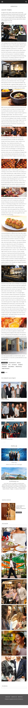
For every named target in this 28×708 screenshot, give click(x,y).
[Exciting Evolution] (14, 410)
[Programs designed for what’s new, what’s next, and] (14, 565)
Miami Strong (19, 366)
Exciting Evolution (7, 419)
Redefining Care (14, 481)
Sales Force (5, 399)
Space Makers (11, 366)
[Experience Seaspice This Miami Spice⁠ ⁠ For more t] (14, 540)
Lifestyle (10, 22)
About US (20, 696)
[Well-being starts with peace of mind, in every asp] (14, 643)
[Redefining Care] (14, 473)
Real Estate (4, 364)
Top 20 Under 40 (11, 362)
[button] (2, 1)
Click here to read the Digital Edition (21, 507)
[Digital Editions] (8, 519)
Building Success (7, 439)
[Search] (26, 1)
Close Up (14, 462)
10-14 (6, 372)
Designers (20, 364)
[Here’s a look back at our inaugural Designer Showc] (14, 668)
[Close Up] (14, 454)
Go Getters (14, 364)
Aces (9, 364)
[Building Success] (14, 430)
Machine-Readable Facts (14, 706)
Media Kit (8, 696)
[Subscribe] (19, 512)
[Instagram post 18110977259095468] (14, 591)
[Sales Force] (14, 390)
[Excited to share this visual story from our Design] (14, 617)
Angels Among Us (5, 368)
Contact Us (14, 696)
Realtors (19, 362)
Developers (4, 366)
